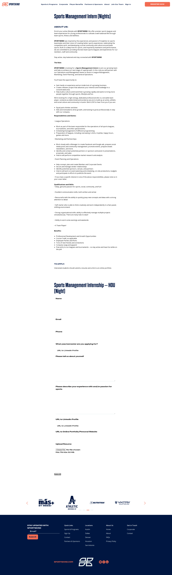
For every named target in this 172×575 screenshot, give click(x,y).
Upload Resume (63, 444)
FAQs (108, 537)
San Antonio (89, 545)
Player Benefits (76, 4)
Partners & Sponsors (94, 4)
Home (108, 529)
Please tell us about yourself (70, 356)
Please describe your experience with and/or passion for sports (84, 387)
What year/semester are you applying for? (77, 344)
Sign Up (67, 533)
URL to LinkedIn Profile (67, 419)
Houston (88, 541)
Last (77, 309)
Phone (59, 331)
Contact (67, 537)
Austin (87, 529)
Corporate (63, 4)
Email (58, 319)
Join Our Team (117, 4)
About (106, 4)
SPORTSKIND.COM (63, 562)
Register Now (157, 4)
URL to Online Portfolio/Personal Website (76, 431)
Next (142, 503)
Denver (88, 537)
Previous (31, 503)
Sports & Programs (49, 4)
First (57, 309)
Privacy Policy (111, 541)
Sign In (128, 4)
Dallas (87, 533)
